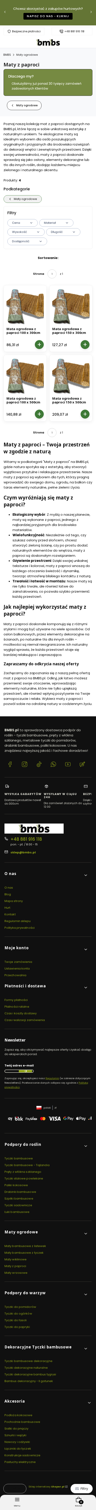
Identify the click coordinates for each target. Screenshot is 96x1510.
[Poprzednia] (5, 13)
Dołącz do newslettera (25, 1071)
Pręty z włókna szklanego (22, 1172)
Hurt (7, 908)
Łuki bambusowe (16, 1212)
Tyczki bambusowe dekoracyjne (28, 1361)
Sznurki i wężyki (15, 1435)
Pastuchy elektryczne (20, 1462)
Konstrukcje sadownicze (22, 1455)
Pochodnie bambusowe (22, 1422)
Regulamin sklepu (17, 921)
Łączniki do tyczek (17, 1448)
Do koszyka (39, 344)
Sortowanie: (48, 258)
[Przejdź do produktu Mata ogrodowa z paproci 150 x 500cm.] (71, 376)
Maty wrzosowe (15, 1273)
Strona (38, 274)
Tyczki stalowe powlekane (23, 1178)
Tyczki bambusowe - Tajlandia (27, 1165)
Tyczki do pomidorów (20, 1307)
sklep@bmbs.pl (23, 852)
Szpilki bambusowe (18, 1198)
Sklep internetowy (47, 1486)
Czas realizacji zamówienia (24, 1020)
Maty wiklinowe (15, 1259)
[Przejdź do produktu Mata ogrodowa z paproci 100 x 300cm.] (25, 306)
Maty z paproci (15, 1266)
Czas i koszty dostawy (20, 1013)
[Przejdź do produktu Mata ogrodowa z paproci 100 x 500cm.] (25, 376)
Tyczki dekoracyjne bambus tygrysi (30, 1374)
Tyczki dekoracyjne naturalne (26, 1368)
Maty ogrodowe (27, 55)
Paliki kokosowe (16, 1185)
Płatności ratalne (16, 1007)
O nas (8, 887)
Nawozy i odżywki (17, 1442)
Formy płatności (16, 1000)
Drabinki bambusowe (20, 1192)
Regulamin (52, 1078)
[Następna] (91, 13)
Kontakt (10, 914)
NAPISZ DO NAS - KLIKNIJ (48, 16)
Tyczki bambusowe (18, 1158)
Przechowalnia (15, 975)
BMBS (7, 55)
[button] (46, 875)
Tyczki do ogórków (18, 1313)
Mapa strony (13, 901)
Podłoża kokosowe (18, 1415)
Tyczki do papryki (17, 1327)
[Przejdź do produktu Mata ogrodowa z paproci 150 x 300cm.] (71, 306)
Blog (7, 894)
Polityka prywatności (19, 928)
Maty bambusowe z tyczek (24, 1253)
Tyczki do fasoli (15, 1320)
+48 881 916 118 (74, 31)
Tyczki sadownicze (18, 1205)
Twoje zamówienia (18, 962)
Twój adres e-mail (19, 1065)
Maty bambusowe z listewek (25, 1246)
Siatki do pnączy (16, 1428)
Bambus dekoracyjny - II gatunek (28, 1381)
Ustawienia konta (17, 968)
